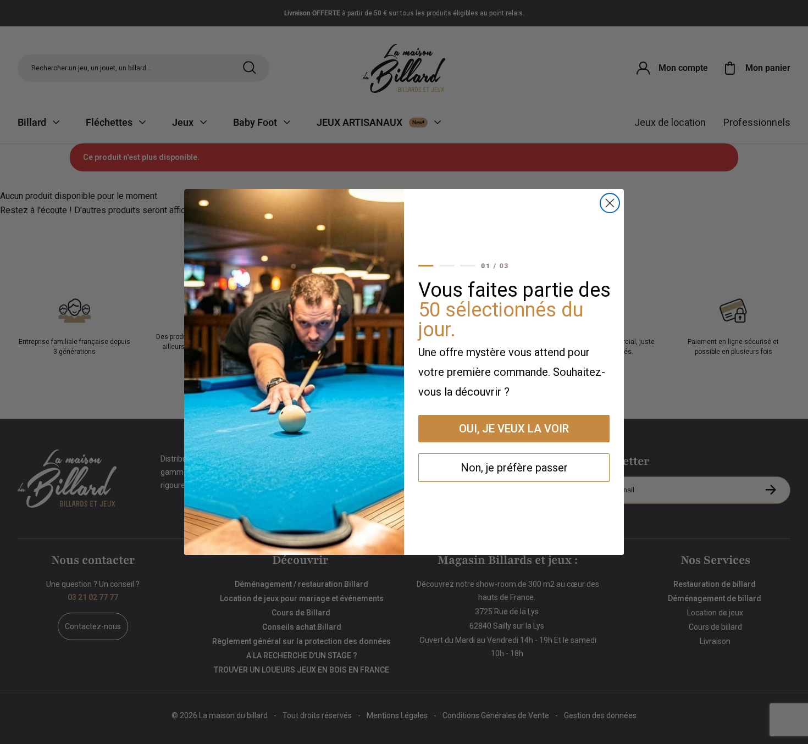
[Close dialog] (609, 203)
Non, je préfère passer (514, 467)
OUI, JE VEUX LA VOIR (514, 428)
